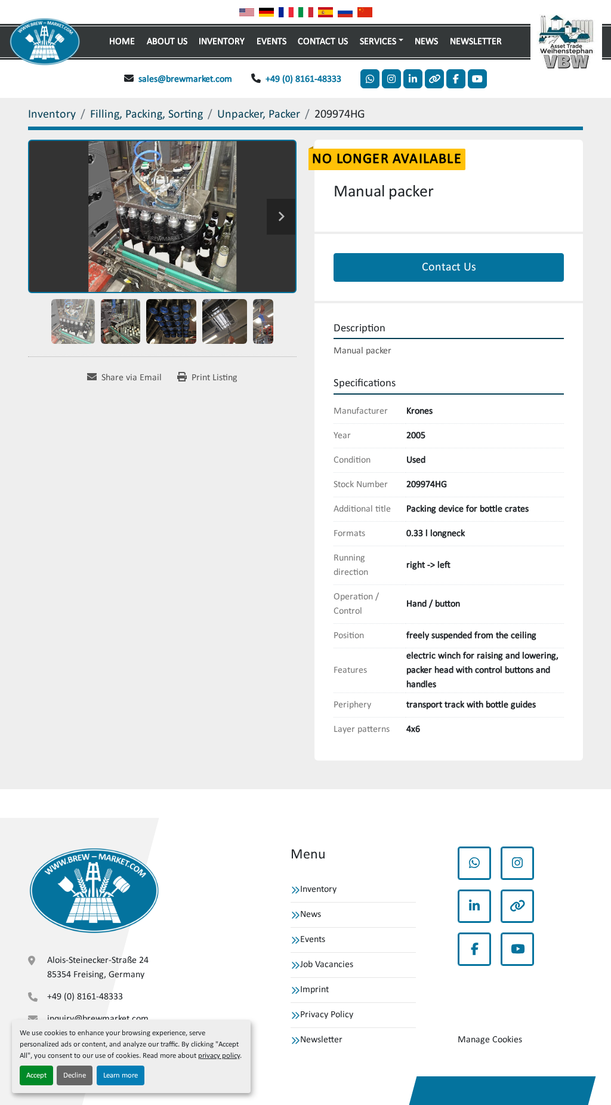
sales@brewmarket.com (185, 79)
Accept (36, 1075)
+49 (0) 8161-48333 (303, 79)
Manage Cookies (490, 1040)
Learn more (120, 1075)
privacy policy (219, 1056)
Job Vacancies (326, 964)
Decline (74, 1075)
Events (271, 42)
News (426, 42)
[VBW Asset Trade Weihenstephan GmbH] (94, 891)
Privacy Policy (326, 1015)
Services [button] (378, 42)
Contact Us (323, 42)
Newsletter (476, 42)
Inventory (222, 42)
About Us (167, 42)
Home (122, 42)
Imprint (314, 990)
